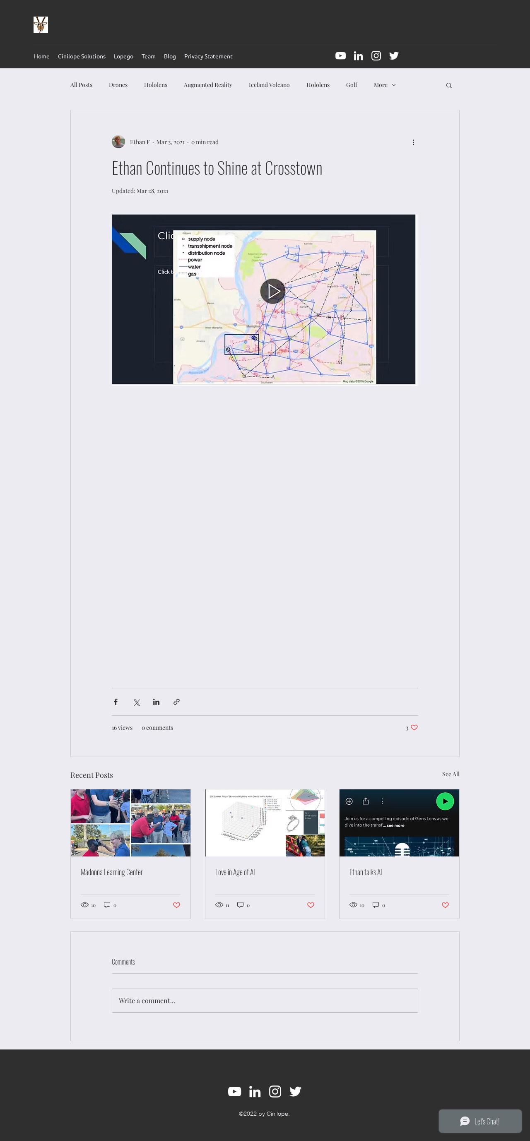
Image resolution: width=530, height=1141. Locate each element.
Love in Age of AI (235, 871)
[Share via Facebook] (116, 702)
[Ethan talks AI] (399, 822)
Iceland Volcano (269, 85)
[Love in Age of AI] (265, 822)
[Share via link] (177, 702)
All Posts (81, 85)
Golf (351, 85)
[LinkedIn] (358, 55)
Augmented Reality (208, 85)
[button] (449, 85)
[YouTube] (340, 55)
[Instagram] (376, 55)
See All (451, 774)
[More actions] (413, 142)
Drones (118, 85)
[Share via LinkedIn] (156, 702)
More (381, 85)
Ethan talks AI (365, 871)
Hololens (155, 85)
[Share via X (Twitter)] (136, 702)
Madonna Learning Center (112, 871)
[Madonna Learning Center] (130, 822)
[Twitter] (394, 55)
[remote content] (265, 532)
